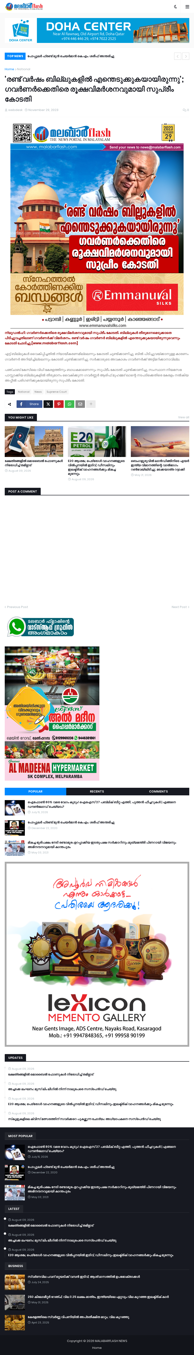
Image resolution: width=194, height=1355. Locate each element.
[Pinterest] (59, 404)
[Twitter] (48, 404)
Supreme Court (57, 392)
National (23, 69)
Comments (158, 791)
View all (183, 417)
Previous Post (17, 607)
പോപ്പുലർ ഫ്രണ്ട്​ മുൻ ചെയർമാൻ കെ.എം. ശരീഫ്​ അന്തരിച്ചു (71, 822)
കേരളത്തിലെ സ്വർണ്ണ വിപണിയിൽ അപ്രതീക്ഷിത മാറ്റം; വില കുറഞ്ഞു (78, 1317)
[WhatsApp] (69, 404)
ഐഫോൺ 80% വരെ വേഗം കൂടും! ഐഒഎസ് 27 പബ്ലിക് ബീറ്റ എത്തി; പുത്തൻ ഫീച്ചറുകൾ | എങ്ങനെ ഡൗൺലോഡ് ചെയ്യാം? (102, 804)
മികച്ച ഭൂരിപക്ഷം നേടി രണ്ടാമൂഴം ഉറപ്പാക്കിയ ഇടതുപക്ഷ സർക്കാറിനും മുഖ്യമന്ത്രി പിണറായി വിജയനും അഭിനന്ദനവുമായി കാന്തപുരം (101, 57)
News (38, 392)
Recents (97, 791)
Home (9, 69)
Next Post (179, 607)
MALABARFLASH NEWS (111, 1341)
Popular (35, 791)
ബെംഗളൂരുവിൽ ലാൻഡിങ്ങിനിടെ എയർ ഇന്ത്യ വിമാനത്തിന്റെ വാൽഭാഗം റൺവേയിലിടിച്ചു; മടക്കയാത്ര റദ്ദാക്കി (160, 465)
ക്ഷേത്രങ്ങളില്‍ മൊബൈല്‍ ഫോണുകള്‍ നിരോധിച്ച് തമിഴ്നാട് (34, 463)
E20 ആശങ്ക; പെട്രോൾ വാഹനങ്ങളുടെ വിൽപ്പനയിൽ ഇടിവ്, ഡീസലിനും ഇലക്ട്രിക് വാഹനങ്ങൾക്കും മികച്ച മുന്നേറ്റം (96, 467)
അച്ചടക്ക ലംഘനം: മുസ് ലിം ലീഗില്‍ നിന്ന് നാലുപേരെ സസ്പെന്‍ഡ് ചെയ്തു (62, 1089)
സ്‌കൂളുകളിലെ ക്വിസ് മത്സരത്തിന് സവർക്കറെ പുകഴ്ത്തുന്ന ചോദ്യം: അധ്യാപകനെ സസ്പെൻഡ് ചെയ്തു (84, 1119)
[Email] (80, 404)
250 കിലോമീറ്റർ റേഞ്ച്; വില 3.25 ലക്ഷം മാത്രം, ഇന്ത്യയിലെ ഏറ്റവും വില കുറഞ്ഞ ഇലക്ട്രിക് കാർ (98, 1297)
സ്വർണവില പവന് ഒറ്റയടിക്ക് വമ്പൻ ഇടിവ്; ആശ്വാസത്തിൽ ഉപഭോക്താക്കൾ (84, 1277)
